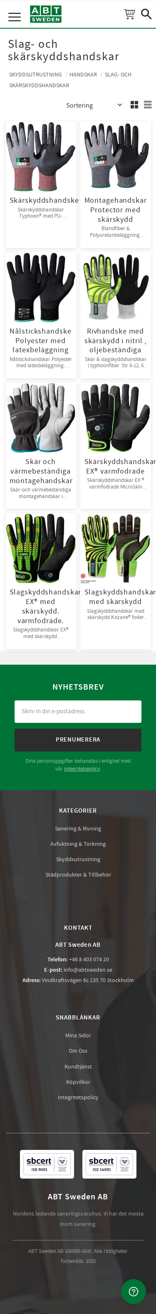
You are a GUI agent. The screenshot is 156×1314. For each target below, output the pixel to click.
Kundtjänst (78, 1067)
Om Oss (78, 1051)
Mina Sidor (78, 1035)
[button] (15, 8)
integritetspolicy (82, 769)
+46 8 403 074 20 (89, 959)
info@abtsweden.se (88, 970)
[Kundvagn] (129, 14)
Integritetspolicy (78, 1097)
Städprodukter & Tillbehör (78, 875)
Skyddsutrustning (78, 859)
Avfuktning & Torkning (78, 844)
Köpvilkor (78, 1082)
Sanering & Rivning (78, 829)
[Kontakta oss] (133, 1291)
